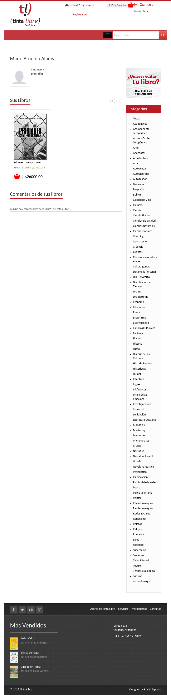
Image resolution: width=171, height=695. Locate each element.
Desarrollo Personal (144, 271)
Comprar (17, 176)
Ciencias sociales (142, 231)
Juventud (138, 409)
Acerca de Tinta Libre (102, 609)
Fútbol (136, 349)
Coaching (138, 236)
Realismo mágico (143, 503)
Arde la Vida (27, 638)
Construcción (140, 241)
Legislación (139, 414)
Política (137, 498)
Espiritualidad (141, 323)
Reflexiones (139, 519)
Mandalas (139, 425)
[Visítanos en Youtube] (31, 609)
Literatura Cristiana (144, 420)
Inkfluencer (139, 389)
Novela (137, 461)
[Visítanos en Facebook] (14, 609)
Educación (139, 307)
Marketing (139, 430)
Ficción (137, 338)
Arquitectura (140, 158)
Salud (136, 539)
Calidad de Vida (142, 200)
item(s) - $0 (140, 11)
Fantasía (138, 333)
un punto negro (142, 581)
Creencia (138, 246)
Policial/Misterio (142, 492)
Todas (136, 118)
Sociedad (138, 545)
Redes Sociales (141, 513)
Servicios (123, 609)
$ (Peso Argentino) (118, 4)
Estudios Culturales (144, 328)
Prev (112, 101)
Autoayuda (139, 168)
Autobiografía (141, 174)
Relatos (137, 524)
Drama (137, 291)
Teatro (137, 565)
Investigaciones (142, 404)
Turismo (137, 576)
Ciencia (137, 210)
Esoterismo (139, 317)
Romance (138, 534)
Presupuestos (139, 609)
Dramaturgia (140, 297)
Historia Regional (143, 363)
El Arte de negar (29, 652)
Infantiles (138, 379)
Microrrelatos (141, 440)
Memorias (139, 435)
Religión (137, 529)
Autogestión (140, 179)
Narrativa (138, 451)
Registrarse (80, 14)
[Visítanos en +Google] (39, 609)
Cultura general (142, 266)
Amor (136, 147)
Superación (139, 550)
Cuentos (137, 252)
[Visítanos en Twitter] (22, 609)
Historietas (139, 368)
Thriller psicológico (144, 571)
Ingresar (86, 5)
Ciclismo (137, 205)
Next (119, 101)
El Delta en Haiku (30, 667)
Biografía (138, 189)
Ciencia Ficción (141, 215)
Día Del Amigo (141, 277)
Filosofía (137, 343)
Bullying (137, 194)
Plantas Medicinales (144, 482)
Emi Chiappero (152, 689)
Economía (139, 302)
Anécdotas (139, 153)
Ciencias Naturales (144, 226)
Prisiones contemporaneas (27, 162)
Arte (135, 163)
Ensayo (137, 312)
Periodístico (140, 472)
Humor (137, 374)
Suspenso (138, 555)
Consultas (155, 609)
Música (137, 446)
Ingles (136, 384)
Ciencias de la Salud (144, 220)
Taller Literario (141, 560)
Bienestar (138, 184)
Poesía (137, 487)
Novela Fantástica (143, 466)
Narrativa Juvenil (143, 456)
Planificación (140, 477)
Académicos (140, 123)
